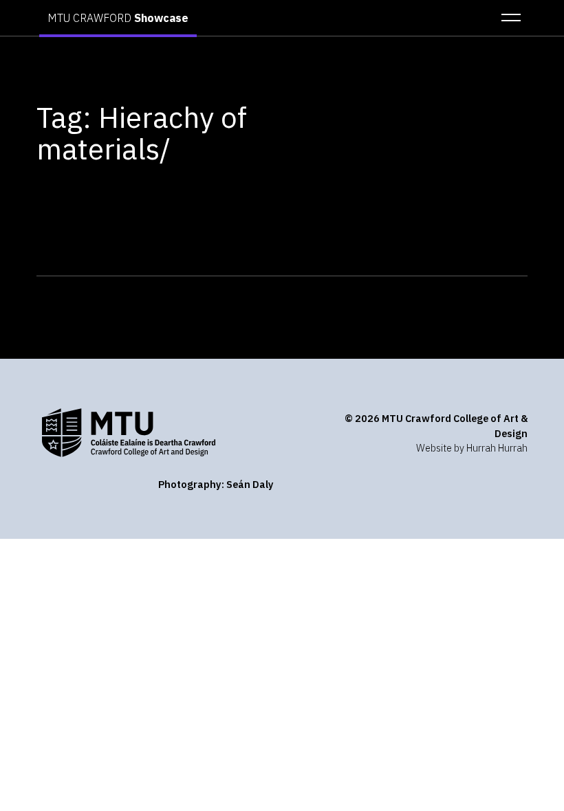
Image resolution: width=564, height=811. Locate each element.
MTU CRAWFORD (117, 18)
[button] (507, 18)
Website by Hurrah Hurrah (472, 447)
